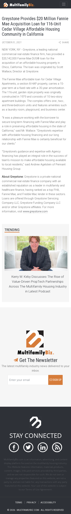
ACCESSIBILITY (48, 502)
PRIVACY (31, 502)
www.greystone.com (35, 211)
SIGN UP (57, 380)
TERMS (18, 502)
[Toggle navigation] (63, 4)
